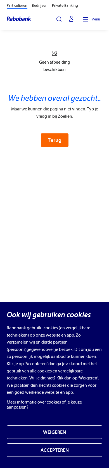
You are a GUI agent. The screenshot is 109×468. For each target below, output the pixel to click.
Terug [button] (54, 140)
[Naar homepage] (19, 19)
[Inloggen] (71, 19)
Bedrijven (40, 5)
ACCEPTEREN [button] (55, 450)
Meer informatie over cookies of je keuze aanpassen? (44, 405)
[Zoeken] (59, 19)
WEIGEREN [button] (54, 432)
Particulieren (17, 5)
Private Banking (65, 5)
